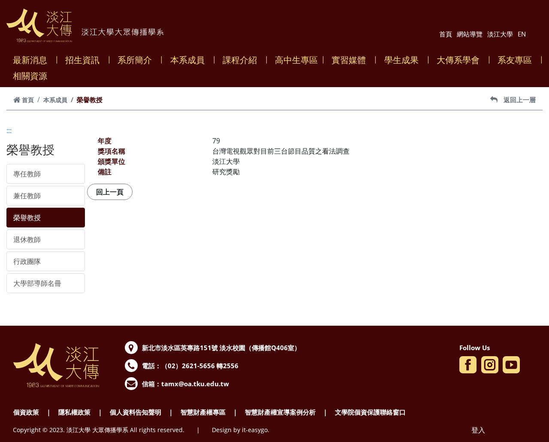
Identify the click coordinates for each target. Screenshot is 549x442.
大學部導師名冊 (37, 283)
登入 (478, 430)
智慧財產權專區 (203, 412)
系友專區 (515, 60)
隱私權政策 (74, 412)
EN (522, 34)
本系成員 (187, 60)
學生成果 (401, 60)
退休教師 (27, 239)
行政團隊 (27, 261)
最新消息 (30, 60)
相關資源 (30, 76)
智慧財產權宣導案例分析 (280, 412)
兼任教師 (27, 195)
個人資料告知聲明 (135, 412)
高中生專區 (296, 60)
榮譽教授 (27, 217)
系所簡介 (135, 60)
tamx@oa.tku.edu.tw (195, 383)
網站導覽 (470, 34)
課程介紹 (240, 60)
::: (9, 130)
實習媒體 (349, 60)
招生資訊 (82, 60)
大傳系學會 (458, 60)
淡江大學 (500, 34)
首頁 (445, 34)
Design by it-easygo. (240, 430)
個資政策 (26, 412)
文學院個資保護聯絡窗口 (370, 412)
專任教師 (27, 174)
